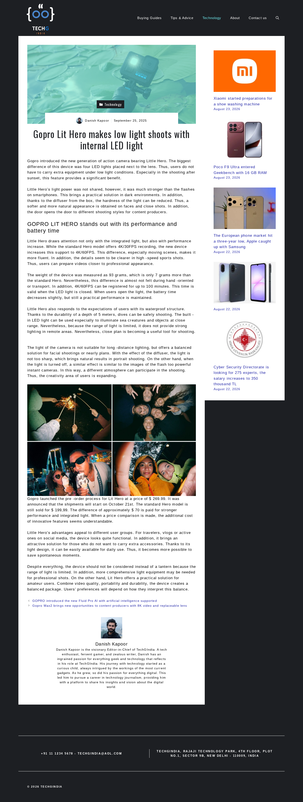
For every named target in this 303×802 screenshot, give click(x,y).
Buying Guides (149, 18)
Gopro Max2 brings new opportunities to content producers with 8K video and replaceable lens (109, 605)
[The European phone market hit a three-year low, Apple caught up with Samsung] (245, 226)
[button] (277, 18)
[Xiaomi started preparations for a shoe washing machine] (245, 89)
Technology (212, 18)
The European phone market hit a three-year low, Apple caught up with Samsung (243, 241)
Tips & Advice (182, 18)
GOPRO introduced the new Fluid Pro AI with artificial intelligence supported (94, 600)
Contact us (258, 18)
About (235, 18)
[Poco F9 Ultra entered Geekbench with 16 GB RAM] (245, 158)
